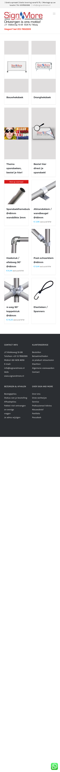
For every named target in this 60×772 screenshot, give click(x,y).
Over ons (36, 394)
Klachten (36, 364)
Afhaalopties (10, 401)
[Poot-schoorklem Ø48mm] (44, 241)
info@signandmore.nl (42, 5)
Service (35, 401)
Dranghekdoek (42, 97)
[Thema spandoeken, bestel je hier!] (16, 133)
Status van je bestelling (15, 398)
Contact (36, 372)
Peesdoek (36, 417)
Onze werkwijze (39, 398)
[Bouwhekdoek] (16, 67)
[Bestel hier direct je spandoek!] (44, 133)
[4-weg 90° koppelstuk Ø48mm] (16, 290)
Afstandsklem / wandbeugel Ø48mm (42, 213)
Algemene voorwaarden (43, 368)
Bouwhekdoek (14, 97)
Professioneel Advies (42, 405)
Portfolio (36, 413)
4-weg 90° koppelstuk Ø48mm (13, 311)
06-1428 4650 (18, 360)
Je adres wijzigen (12, 417)
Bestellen (36, 352)
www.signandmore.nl (14, 376)
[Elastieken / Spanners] (44, 290)
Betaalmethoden (40, 356)
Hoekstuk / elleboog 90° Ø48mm (13, 262)
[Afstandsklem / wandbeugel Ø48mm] (44, 192)
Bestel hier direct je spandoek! (40, 168)
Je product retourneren (43, 360)
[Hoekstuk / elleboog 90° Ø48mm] (16, 241)
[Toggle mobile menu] (54, 13)
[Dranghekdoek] (44, 67)
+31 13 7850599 (20, 356)
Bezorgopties (10, 394)
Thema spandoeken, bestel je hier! (14, 168)
